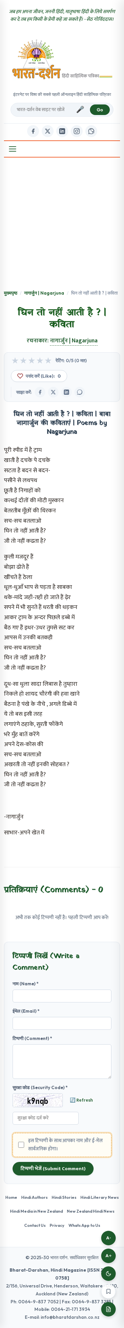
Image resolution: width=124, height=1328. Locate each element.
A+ (108, 1256)
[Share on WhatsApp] (79, 392)
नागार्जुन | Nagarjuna (44, 293)
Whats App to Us (84, 1225)
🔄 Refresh (81, 1100)
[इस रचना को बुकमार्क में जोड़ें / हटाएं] (108, 1291)
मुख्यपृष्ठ (10, 293)
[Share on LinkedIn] (66, 392)
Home (11, 1197)
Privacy (57, 1225)
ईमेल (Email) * (26, 1011)
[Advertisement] (62, 224)
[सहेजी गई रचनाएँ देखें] (108, 1309)
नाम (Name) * (26, 984)
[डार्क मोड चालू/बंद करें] (108, 1273)
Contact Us (35, 1225)
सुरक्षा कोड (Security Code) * (40, 1087)
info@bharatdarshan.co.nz (70, 1317)
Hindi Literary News (99, 1197)
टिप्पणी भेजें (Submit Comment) (53, 1169)
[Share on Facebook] (40, 392)
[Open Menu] (12, 149)
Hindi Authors (34, 1197)
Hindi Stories (64, 1197)
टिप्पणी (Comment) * (32, 1038)
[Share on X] (53, 392)
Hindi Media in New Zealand (36, 1211)
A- (108, 1238)
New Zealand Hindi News (90, 1211)
